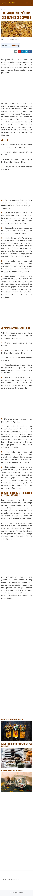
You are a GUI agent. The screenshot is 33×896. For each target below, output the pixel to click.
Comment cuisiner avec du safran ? (12, 770)
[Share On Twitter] (26, 51)
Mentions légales (14, 880)
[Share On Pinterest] (19, 51)
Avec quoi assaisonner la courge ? (12, 720)
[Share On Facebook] (30, 51)
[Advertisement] (16, 87)
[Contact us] (15, 51)
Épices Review (19, 892)
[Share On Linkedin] (23, 51)
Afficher (15, 45)
